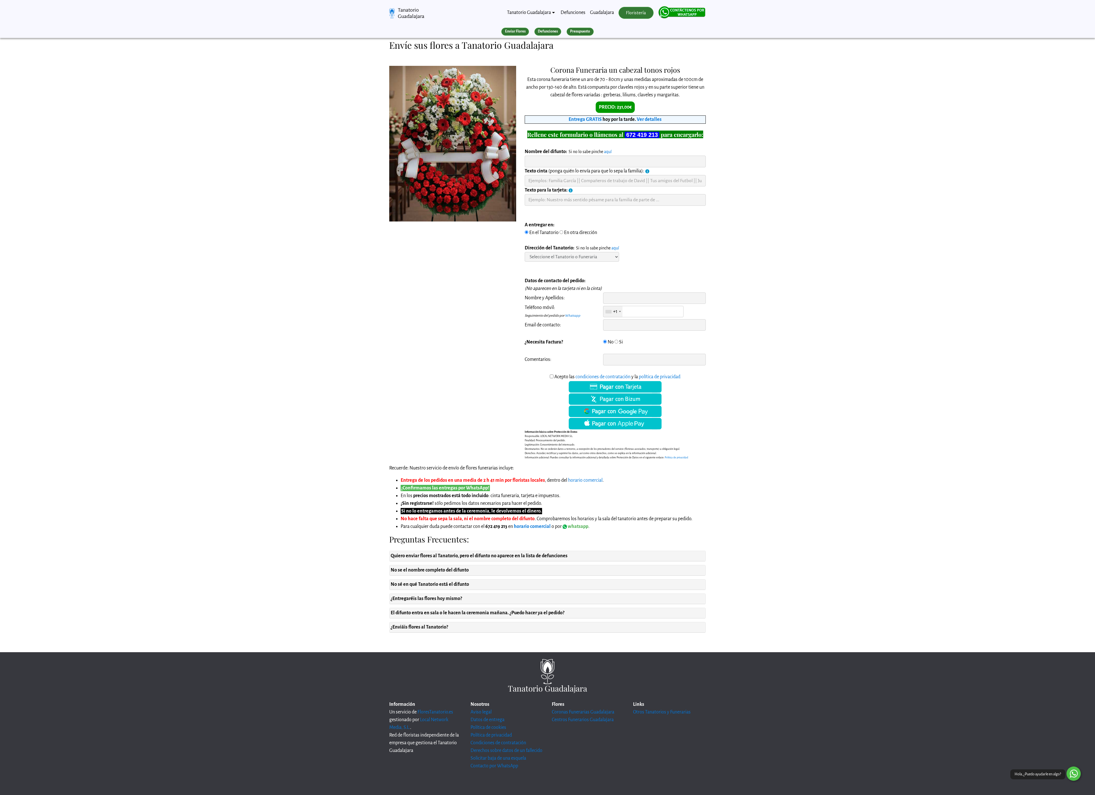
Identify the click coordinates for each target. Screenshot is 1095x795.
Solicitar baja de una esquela (498, 758)
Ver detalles (649, 119)
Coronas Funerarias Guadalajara (583, 712)
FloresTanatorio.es (435, 712)
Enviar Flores (515, 31)
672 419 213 (642, 135)
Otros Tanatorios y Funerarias (662, 712)
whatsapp (577, 526)
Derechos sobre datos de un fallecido (506, 750)
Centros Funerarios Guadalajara (583, 719)
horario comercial (585, 480)
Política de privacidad (491, 735)
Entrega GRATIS (585, 119)
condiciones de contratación (602, 376)
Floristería (636, 12)
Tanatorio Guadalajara (411, 13)
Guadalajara (602, 12)
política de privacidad (659, 376)
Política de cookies (488, 727)
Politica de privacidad (676, 457)
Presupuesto (580, 31)
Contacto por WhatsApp (494, 765)
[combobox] (612, 311)
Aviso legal (481, 712)
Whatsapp (572, 316)
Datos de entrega (487, 719)
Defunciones (573, 12)
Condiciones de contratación (498, 742)
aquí (608, 151)
